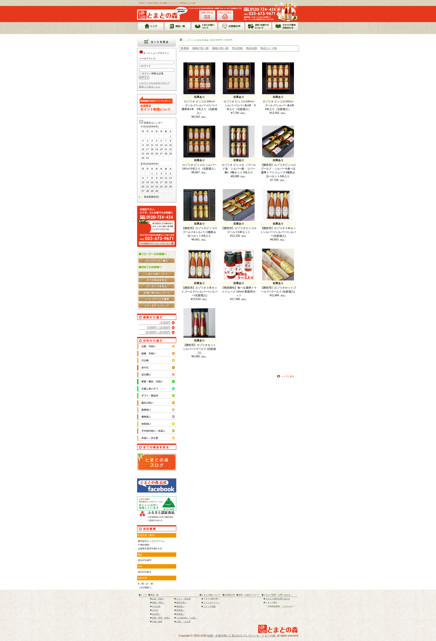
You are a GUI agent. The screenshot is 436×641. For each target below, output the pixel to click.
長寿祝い (180, 606)
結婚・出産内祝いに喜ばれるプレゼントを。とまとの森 (241, 635)
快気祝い (180, 614)
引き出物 (156, 606)
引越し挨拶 (157, 621)
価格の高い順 (220, 48)
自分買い (156, 614)
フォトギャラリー (211, 602)
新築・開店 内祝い (161, 618)
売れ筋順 (237, 48)
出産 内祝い (158, 599)
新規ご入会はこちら (149, 86)
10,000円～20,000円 (157, 332)
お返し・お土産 (183, 621)
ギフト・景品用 (183, 599)
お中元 (155, 610)
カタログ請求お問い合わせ (278, 599)
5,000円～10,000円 (158, 327)
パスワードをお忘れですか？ (154, 83)
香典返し (180, 610)
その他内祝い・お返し (186, 618)
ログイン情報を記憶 (152, 73)
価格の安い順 (200, 48)
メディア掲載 (209, 606)
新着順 (185, 48)
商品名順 (251, 48)
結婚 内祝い (158, 602)
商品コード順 (268, 48)
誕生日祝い (181, 602)
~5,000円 (164, 322)
